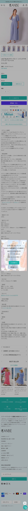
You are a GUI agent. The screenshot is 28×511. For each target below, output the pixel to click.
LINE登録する (14, 262)
